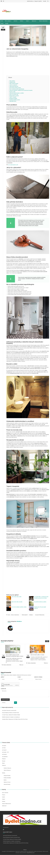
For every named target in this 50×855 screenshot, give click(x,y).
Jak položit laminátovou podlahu (40, 601)
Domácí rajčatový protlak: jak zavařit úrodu (10, 712)
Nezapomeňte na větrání (14, 95)
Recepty (3, 761)
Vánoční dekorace (7, 770)
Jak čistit (4, 747)
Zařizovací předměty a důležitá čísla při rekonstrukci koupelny (21, 90)
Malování (4, 758)
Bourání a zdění (12, 91)
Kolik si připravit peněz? (14, 83)
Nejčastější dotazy (13, 101)
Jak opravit (4, 750)
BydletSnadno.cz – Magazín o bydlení (34, 1)
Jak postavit (4, 754)
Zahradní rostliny (7, 784)
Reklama (25, 849)
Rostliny (3, 801)
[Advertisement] (31, 10)
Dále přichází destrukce (14, 86)
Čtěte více (46, 663)
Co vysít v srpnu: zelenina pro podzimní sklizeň (11, 714)
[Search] (15, 702)
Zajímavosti (4, 805)
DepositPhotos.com (30, 852)
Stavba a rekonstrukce (32, 663)
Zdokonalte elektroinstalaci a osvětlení (17, 93)
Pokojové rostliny (7, 775)
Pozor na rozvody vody (14, 94)
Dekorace (4, 765)
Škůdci (3, 763)
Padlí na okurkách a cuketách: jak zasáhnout (11, 717)
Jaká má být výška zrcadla (16, 596)
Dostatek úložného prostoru (15, 99)
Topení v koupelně (13, 97)
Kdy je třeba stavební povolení (15, 87)
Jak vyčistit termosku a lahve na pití (9, 710)
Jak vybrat (4, 745)
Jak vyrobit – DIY (5, 752)
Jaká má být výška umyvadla (17, 601)
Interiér (3, 797)
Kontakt (44, 1)
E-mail (19, 677)
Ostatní (2, 23)
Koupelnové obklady (13, 98)
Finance (3, 794)
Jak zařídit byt (5, 756)
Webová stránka (38, 677)
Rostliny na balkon (7, 777)
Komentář (3, 688)
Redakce (19, 621)
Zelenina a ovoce (7, 782)
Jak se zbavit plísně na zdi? (13, 164)
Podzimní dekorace (7, 768)
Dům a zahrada (5, 792)
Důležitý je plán (12, 82)
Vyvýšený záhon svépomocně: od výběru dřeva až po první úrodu (15, 719)
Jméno (2, 677)
